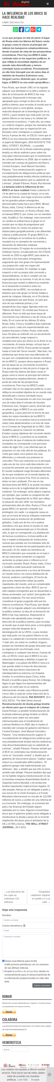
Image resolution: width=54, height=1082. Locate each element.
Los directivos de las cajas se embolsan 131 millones (14, 896)
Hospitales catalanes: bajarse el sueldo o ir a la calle (40, 896)
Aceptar (35, 1079)
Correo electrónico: (12, 925)
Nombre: (6, 915)
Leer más (23, 1079)
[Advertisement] (27, 857)
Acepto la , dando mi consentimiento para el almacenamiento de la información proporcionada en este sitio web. (27, 976)
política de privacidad (26, 971)
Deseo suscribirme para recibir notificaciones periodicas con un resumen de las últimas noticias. (26, 964)
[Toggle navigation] (47, 3)
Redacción (19, 22)
